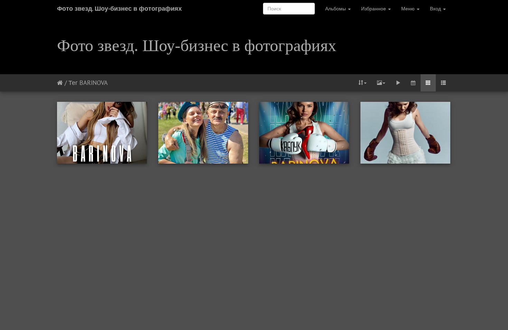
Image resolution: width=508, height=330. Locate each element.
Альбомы (336, 9)
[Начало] (60, 83)
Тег (73, 83)
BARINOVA (93, 83)
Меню (408, 9)
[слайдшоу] (398, 82)
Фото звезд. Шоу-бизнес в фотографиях (119, 8)
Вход (436, 9)
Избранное (374, 9)
